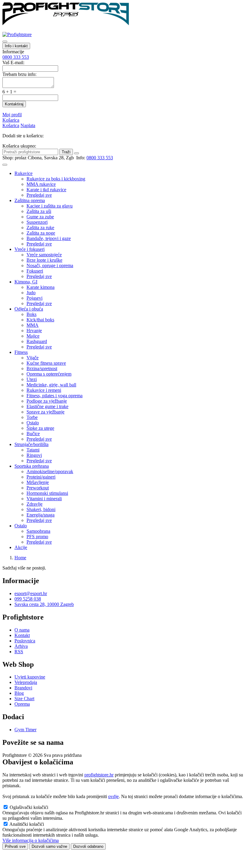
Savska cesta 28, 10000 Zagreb (44, 604)
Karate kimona (41, 287)
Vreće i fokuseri (29, 249)
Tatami (33, 449)
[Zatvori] (76, 153)
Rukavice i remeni (44, 390)
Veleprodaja (25, 682)
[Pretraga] (4, 41)
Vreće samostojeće (44, 254)
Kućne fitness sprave (46, 363)
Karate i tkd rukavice (46, 189)
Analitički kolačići (26, 824)
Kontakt (22, 635)
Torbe (32, 417)
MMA (33, 325)
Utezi (32, 379)
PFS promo (37, 536)
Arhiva (21, 646)
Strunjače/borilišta (31, 444)
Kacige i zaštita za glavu (50, 205)
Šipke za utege (40, 428)
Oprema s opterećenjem (49, 373)
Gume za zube (40, 216)
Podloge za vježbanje (47, 401)
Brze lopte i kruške (44, 260)
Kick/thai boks (40, 319)
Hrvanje (34, 330)
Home (20, 557)
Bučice (33, 433)
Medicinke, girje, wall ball (51, 384)
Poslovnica (24, 640)
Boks (31, 314)
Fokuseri (35, 270)
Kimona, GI (25, 281)
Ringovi (34, 455)
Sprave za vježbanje (45, 411)
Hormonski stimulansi (47, 493)
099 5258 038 (27, 598)
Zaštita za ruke (40, 227)
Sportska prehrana (31, 466)
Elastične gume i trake (47, 406)
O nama (22, 629)
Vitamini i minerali (44, 498)
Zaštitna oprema (29, 200)
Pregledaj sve (39, 195)
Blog (19, 693)
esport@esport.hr (30, 593)
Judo (31, 292)
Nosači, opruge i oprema (50, 265)
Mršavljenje (38, 482)
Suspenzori (37, 222)
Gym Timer (25, 729)
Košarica (10, 120)
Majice (33, 336)
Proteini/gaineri (41, 476)
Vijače (33, 357)
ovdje (113, 796)
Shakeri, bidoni (41, 509)
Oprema (22, 704)
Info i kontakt (16, 46)
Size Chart (24, 698)
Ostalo (33, 422)
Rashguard (37, 341)
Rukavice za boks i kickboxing (56, 178)
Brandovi (23, 687)
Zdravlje (34, 504)
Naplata (27, 125)
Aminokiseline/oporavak (50, 471)
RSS (18, 651)
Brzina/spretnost (42, 368)
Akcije (20, 547)
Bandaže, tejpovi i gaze (49, 238)
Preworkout (38, 487)
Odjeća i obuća (28, 308)
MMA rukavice (41, 184)
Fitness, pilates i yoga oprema (55, 395)
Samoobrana (38, 531)
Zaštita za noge (41, 233)
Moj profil (12, 114)
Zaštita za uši (39, 211)
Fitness (21, 352)
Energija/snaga (41, 514)
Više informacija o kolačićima (30, 840)
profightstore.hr (99, 774)
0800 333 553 (15, 57)
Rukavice (23, 173)
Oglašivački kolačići (29, 807)
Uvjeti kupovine (29, 676)
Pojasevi (34, 298)
